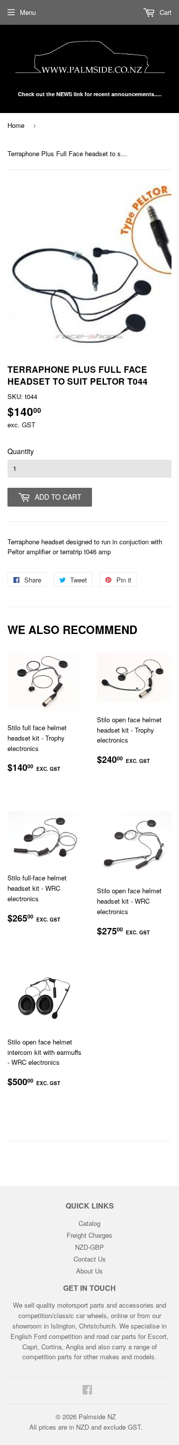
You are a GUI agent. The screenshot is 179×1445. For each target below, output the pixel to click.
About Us (89, 1270)
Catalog (89, 1223)
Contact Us (90, 1259)
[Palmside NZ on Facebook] (87, 1390)
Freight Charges (89, 1235)
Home (15, 125)
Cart (165, 12)
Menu (28, 12)
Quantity (20, 451)
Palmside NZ (97, 1416)
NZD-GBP (89, 1247)
